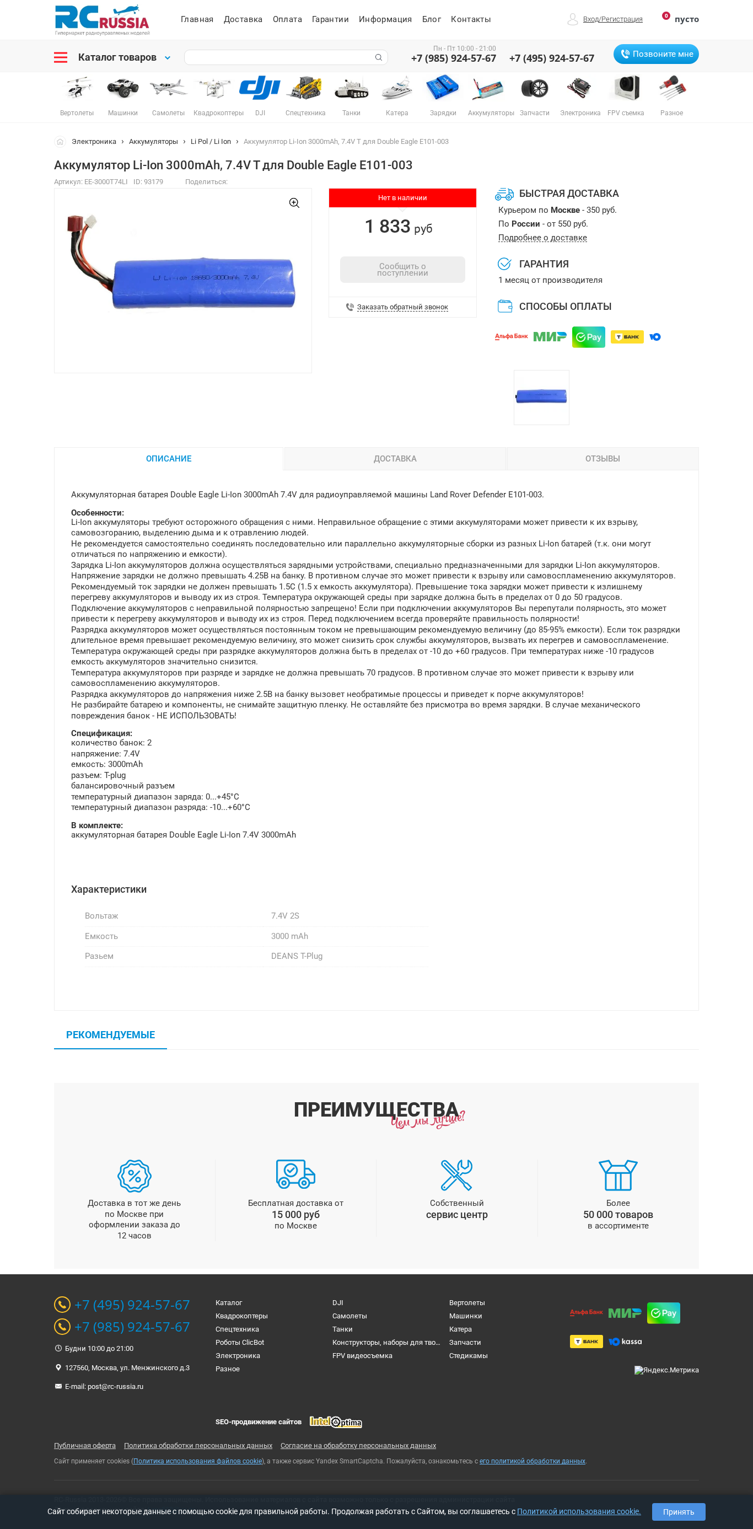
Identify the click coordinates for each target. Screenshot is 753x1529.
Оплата (287, 19)
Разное (228, 1369)
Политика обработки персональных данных (198, 1445)
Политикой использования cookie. (579, 1511)
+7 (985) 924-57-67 (453, 58)
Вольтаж (101, 916)
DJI (337, 1303)
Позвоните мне (663, 54)
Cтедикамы (468, 1355)
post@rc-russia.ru (115, 1386)
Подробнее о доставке (542, 238)
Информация (385, 19)
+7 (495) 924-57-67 (551, 58)
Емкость (101, 936)
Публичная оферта (85, 1445)
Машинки (465, 1316)
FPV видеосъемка (362, 1355)
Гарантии (330, 19)
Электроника (94, 141)
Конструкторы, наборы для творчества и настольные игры (430, 1342)
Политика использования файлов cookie (197, 1461)
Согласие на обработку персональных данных (358, 1445)
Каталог (229, 1303)
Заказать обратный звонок (402, 307)
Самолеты (349, 1316)
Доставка (243, 19)
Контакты (471, 19)
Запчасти (465, 1342)
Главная (197, 19)
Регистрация (622, 19)
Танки (342, 1329)
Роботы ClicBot (240, 1342)
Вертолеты (467, 1303)
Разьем (99, 956)
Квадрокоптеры (242, 1316)
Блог (432, 19)
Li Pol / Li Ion (211, 141)
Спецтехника (237, 1329)
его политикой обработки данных (532, 1461)
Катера (460, 1329)
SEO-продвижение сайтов (259, 1422)
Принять (679, 1511)
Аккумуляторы (153, 141)
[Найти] (377, 57)
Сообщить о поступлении (402, 269)
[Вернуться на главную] (63, 141)
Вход (591, 19)
